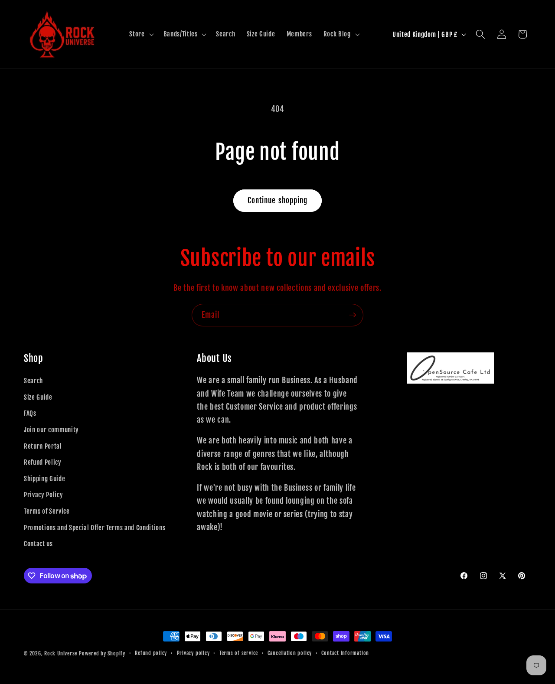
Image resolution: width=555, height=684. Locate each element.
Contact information (345, 653)
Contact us (38, 543)
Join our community (51, 429)
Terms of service (238, 653)
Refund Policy (43, 462)
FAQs (30, 413)
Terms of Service (47, 511)
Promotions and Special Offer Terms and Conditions (94, 527)
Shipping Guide (44, 478)
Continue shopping (278, 200)
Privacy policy (193, 653)
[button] (140, 34)
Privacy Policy (43, 494)
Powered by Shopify (102, 653)
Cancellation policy (290, 653)
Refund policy (151, 653)
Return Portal (43, 446)
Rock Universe (60, 653)
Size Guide (38, 397)
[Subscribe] (352, 315)
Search (33, 380)
